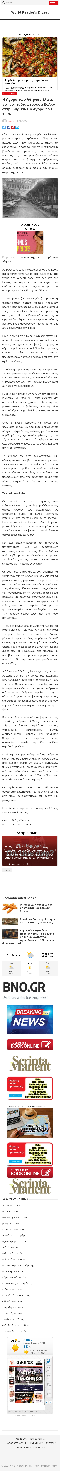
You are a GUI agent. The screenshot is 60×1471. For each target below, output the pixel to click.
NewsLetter (39, 1447)
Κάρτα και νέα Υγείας (14, 1277)
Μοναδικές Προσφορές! (16, 1295)
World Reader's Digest (30, 12)
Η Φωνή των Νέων (13, 1271)
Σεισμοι (50, 1443)
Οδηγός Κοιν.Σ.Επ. (12, 1301)
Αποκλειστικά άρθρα (14, 1235)
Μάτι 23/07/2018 (12, 1289)
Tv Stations (23, 1447)
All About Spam (11, 1205)
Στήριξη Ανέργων (12, 1307)
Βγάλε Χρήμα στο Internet (17, 1241)
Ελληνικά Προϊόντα (13, 1253)
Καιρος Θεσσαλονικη (16, 1443)
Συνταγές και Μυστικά (15, 1313)
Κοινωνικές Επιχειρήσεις (17, 1283)
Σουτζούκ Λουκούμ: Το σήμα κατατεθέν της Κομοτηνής (37, 921)
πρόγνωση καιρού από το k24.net (25, 1415)
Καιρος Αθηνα (37, 1438)
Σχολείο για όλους (13, 1319)
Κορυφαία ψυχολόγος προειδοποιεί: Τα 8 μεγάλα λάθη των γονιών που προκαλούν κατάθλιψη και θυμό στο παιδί (28, 937)
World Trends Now (13, 1229)
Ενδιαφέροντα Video (14, 1259)
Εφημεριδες (36, 1443)
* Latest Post (9, 94)
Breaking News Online (15, 1217)
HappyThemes (51, 1465)
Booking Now (10, 1211)
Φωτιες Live (21, 1438)
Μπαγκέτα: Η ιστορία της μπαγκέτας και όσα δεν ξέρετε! (36, 908)
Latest (7, 869)
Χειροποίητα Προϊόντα (15, 1331)
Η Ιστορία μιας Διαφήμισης (18, 1265)
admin (11, 120)
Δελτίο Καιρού (10, 1247)
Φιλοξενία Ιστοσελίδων (16, 1325)
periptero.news (11, 1223)
